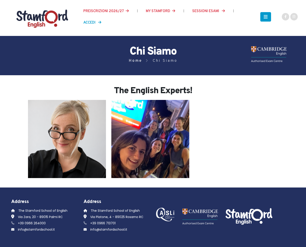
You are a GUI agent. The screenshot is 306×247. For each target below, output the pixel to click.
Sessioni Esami (206, 11)
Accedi (89, 22)
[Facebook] (285, 16)
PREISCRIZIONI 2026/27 (103, 11)
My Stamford (158, 11)
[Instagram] (294, 16)
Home (135, 60)
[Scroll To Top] (298, 242)
